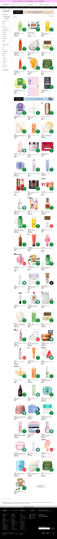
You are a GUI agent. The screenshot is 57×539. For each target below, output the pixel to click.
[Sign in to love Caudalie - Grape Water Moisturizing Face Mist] (39, 440)
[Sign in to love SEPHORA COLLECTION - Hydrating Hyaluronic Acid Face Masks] (39, 254)
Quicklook (20, 50)
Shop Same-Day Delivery (14, 529)
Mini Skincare (14, 502)
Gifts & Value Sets (42, 7)
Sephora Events (4, 522)
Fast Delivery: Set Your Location (8, 19)
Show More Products (41, 486)
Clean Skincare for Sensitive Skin (9, 503)
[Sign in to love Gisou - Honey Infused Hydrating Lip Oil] (26, 366)
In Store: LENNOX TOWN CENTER (7, 16)
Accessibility (11, 533)
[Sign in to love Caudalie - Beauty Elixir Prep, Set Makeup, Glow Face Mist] (26, 348)
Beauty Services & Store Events (15, 522)
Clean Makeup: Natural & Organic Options (22, 502)
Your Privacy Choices (18, 533)
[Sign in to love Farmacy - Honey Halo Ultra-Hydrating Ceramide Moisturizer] (53, 310)
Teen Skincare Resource (23, 529)
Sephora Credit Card (13, 516)
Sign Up (52, 528)
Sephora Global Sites (4, 524)
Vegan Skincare (43, 502)
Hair (26, 7)
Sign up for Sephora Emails (42, 526)
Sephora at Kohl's (22, 524)
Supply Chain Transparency (5, 520)
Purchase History (13, 520)
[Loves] (52, 4)
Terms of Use (7, 533)
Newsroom (3, 516)
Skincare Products (9, 502)
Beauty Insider (13, 515)
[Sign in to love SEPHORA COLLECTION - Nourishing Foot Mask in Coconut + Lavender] (26, 103)
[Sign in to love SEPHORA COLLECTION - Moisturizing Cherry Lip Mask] (53, 140)
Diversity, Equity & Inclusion (5, 525)
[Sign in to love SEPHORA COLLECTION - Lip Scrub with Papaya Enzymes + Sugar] (39, 348)
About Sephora (4, 515)
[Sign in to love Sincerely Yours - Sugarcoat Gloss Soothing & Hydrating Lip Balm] (53, 234)
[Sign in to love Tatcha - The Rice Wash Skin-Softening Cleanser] (53, 160)
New (3, 7)
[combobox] (17, 4)
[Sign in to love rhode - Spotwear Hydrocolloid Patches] (53, 292)
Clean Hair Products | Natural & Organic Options (34, 502)
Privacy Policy (4, 533)
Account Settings (13, 521)
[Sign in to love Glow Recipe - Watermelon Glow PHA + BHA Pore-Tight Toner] (39, 198)
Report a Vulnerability (4, 529)
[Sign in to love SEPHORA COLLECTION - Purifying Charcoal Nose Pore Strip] (53, 77)
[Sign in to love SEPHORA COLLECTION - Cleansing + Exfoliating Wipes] (39, 19)
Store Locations (22, 525)
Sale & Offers (52, 7)
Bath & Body (30, 7)
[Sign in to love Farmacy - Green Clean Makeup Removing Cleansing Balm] (53, 460)
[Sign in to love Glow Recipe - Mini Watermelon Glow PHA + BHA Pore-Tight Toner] (26, 140)
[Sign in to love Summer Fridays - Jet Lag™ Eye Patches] (39, 403)
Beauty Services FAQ (22, 523)
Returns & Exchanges (22, 516)
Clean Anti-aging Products (26, 503)
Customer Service (22, 515)
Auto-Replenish (13, 523)
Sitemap (14, 533)
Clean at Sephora (4, 9)
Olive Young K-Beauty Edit (8, 7)
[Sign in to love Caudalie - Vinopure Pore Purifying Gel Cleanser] (39, 385)
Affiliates (3, 521)
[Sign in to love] (53, 19)
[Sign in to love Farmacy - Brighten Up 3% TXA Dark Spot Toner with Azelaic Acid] (39, 366)
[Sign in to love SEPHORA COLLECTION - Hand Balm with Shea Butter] (53, 273)
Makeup (15, 7)
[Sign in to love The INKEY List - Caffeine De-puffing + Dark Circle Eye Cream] (26, 292)
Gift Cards (48, 7)
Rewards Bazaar (13, 525)
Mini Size (34, 7)
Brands (38, 7)
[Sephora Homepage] (5, 4)
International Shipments (23, 521)
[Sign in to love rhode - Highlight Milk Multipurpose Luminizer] (53, 103)
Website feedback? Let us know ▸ (28, 506)
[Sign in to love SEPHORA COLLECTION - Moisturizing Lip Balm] (26, 179)
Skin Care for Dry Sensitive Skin (18, 503)
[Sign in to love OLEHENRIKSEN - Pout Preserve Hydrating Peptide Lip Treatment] (53, 440)
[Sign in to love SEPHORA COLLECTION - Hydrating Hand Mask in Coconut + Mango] (26, 478)
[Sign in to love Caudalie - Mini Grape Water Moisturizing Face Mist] (26, 273)
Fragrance (22, 7)
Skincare (18, 7)
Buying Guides (22, 522)
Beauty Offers (13, 524)
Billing (21, 520)
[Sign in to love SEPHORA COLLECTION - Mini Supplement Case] (39, 421)
